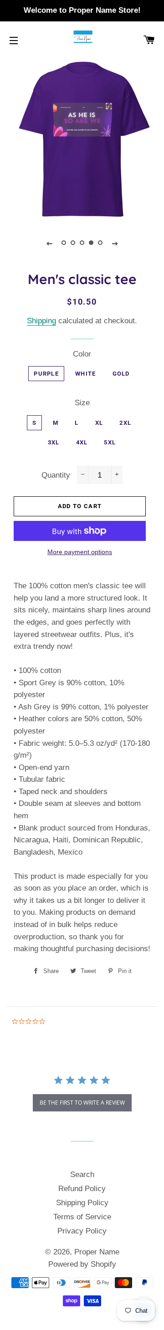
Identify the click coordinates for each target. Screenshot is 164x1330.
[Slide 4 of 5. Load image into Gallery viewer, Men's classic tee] (91, 243)
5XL (110, 442)
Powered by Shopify (82, 1264)
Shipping (41, 320)
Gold (121, 373)
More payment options (79, 551)
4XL (82, 442)
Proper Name (96, 1252)
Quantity (55, 475)
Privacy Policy (82, 1231)
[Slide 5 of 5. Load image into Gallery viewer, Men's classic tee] (100, 243)
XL (99, 422)
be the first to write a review (82, 1102)
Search (82, 1174)
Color (82, 354)
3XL (54, 442)
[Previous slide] (49, 243)
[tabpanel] (82, 140)
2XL (125, 422)
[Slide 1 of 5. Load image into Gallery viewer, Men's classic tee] (63, 243)
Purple (46, 373)
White (85, 373)
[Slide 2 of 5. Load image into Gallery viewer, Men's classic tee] (72, 243)
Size (82, 402)
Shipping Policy (82, 1202)
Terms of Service (82, 1217)
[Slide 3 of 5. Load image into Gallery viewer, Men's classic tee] (82, 243)
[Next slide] (115, 243)
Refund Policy (82, 1188)
